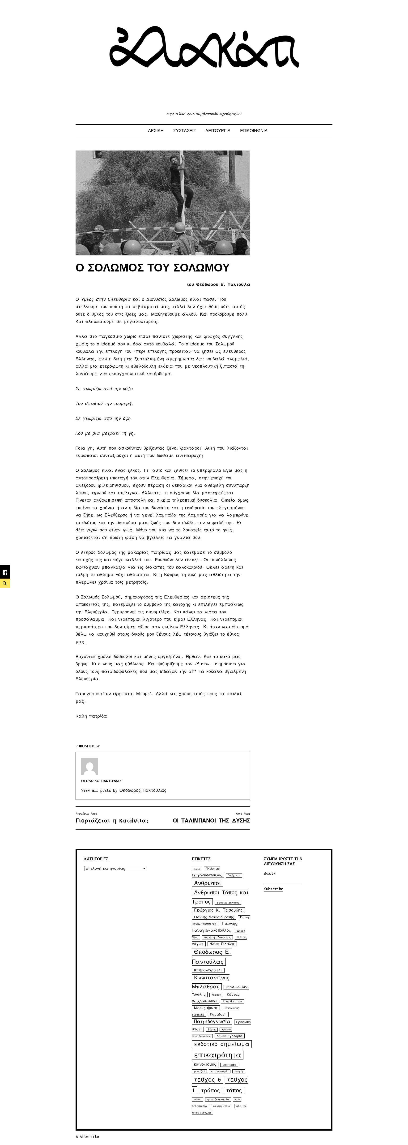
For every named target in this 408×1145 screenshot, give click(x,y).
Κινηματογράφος (208, 970)
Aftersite (89, 1136)
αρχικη (156, 131)
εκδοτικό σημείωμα (222, 1044)
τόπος (234, 1090)
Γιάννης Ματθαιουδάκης (214, 917)
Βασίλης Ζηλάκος (228, 902)
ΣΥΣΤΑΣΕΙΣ (184, 131)
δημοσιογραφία (229, 1036)
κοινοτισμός (205, 1064)
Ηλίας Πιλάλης (222, 944)
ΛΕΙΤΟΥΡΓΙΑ (217, 131)
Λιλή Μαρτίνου (232, 1001)
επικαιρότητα (217, 1055)
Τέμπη (212, 1029)
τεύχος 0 (207, 1079)
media (197, 869)
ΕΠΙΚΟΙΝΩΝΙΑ (254, 131)
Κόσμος (216, 995)
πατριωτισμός (219, 1071)
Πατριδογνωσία (212, 1021)
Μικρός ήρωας (206, 1008)
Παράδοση (218, 1014)
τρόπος (210, 1090)
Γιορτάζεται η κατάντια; (112, 817)
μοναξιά (199, 1071)
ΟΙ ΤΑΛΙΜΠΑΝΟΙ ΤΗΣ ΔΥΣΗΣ (211, 817)
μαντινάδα (229, 1064)
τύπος (197, 1099)
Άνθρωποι (207, 883)
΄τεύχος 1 (234, 875)
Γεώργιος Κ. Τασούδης (218, 910)
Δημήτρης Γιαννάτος (217, 937)
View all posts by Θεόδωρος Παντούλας (123, 790)
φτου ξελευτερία (218, 1099)
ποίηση (238, 1071)
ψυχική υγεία (221, 1106)
